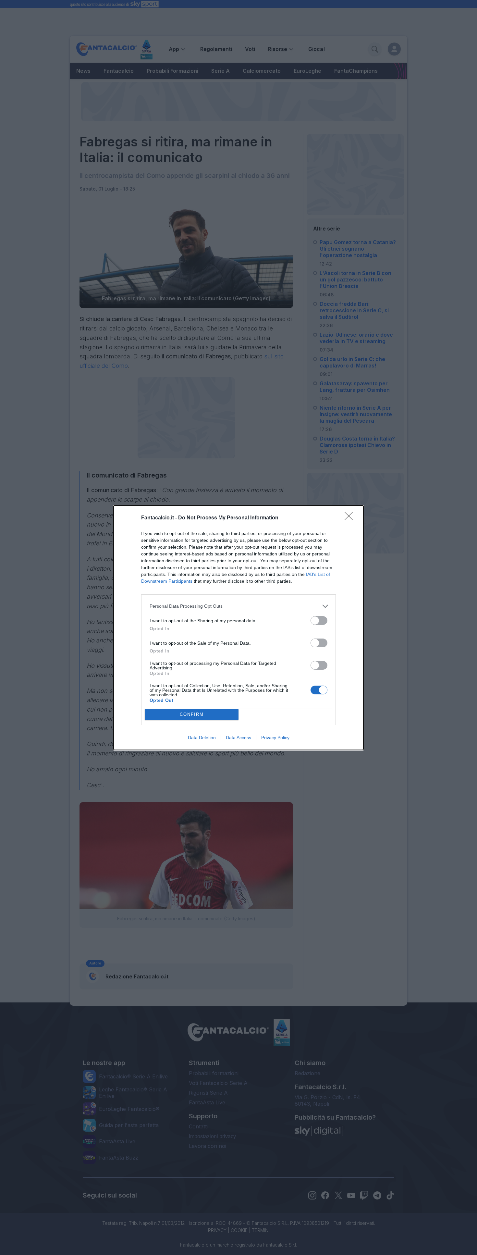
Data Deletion (202, 737)
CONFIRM (192, 714)
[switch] (319, 620)
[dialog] (238, 627)
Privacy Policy (275, 737)
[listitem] (238, 606)
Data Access (238, 737)
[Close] (351, 518)
